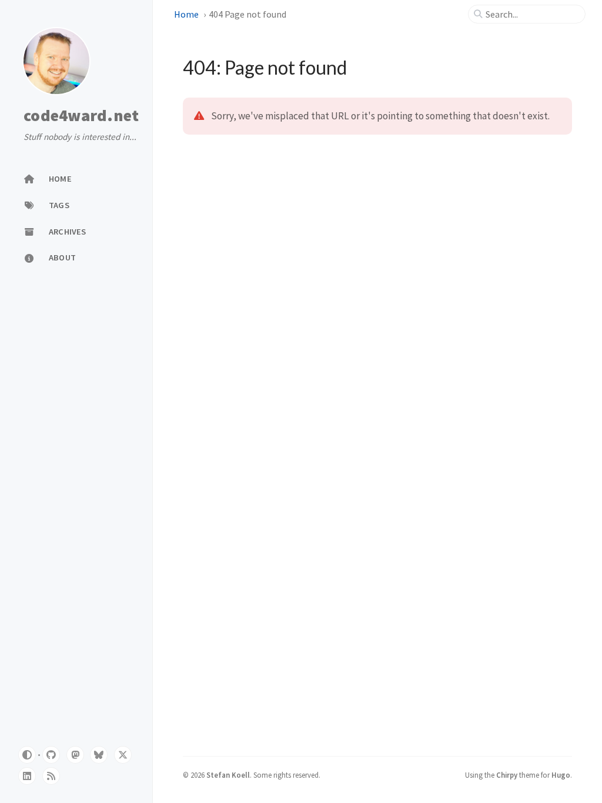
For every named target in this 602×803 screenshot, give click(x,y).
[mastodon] (75, 755)
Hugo (560, 774)
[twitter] (123, 755)
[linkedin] (27, 776)
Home (186, 14)
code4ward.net (81, 116)
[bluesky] (99, 755)
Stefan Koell (228, 774)
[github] (51, 755)
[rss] (51, 776)
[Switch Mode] (27, 755)
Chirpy (506, 774)
